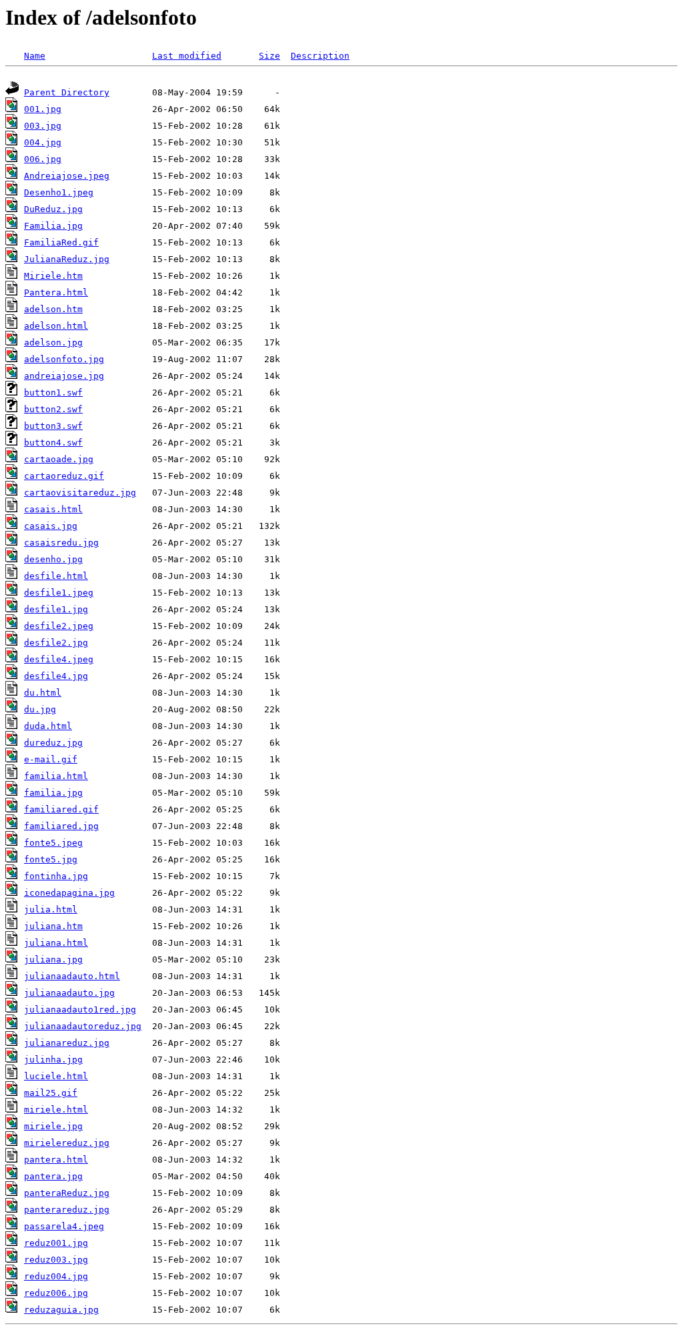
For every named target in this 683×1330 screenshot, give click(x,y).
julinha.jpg (53, 1060)
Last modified (186, 56)
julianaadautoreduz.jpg (82, 1026)
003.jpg (42, 126)
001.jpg (42, 109)
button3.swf (53, 426)
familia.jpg (53, 793)
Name (34, 56)
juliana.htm (53, 926)
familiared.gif (61, 809)
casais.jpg (50, 526)
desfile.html (56, 576)
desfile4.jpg (56, 676)
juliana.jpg (53, 959)
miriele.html (56, 1110)
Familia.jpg (53, 226)
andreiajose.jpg (64, 376)
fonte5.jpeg (53, 843)
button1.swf (53, 393)
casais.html (53, 509)
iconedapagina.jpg (69, 893)
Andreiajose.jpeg (66, 176)
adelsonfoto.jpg (64, 359)
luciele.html (56, 1076)
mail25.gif (50, 1093)
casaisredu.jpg (61, 543)
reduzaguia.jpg (61, 1310)
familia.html (56, 776)
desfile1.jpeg (58, 593)
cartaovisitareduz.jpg (80, 493)
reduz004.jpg (56, 1276)
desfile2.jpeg (58, 626)
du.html (42, 693)
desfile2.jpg (56, 643)
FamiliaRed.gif (61, 242)
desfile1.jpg (56, 609)
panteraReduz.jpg (66, 1193)
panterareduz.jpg (66, 1210)
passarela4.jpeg (64, 1226)
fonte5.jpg (50, 859)
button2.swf (53, 409)
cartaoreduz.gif (64, 476)
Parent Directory (66, 92)
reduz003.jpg (56, 1260)
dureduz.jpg (53, 743)
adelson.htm (53, 309)
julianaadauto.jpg (69, 993)
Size (269, 56)
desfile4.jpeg (58, 659)
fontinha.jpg (56, 876)
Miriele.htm (53, 276)
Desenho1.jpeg (58, 192)
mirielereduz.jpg (66, 1143)
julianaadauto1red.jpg (80, 1010)
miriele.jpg (53, 1126)
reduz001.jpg (56, 1243)
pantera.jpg (53, 1176)
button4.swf (53, 443)
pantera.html (56, 1160)
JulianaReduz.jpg (66, 259)
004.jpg (42, 142)
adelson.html (56, 326)
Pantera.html (56, 292)
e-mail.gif (50, 759)
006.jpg (42, 159)
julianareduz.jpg (66, 1043)
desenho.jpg (53, 559)
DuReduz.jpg (53, 209)
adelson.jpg (53, 343)
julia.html (50, 909)
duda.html (48, 726)
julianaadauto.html (72, 976)
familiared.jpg (61, 826)
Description (320, 56)
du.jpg (40, 709)
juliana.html (56, 943)
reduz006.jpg (56, 1293)
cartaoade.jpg (58, 459)
